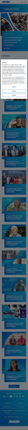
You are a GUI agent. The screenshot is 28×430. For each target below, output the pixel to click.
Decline (14, 95)
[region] (14, 79)
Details (14, 86)
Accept (14, 91)
